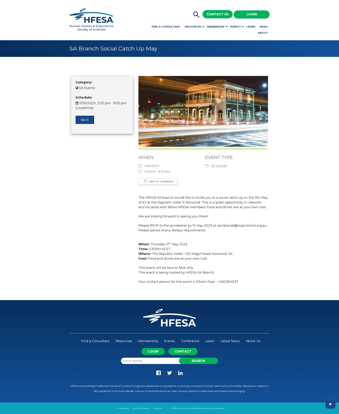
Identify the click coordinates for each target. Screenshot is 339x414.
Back (85, 120)
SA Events (219, 166)
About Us (253, 341)
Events (235, 26)
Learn (250, 26)
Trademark (157, 408)
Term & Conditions (141, 408)
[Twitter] (169, 374)
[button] (196, 15)
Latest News (230, 341)
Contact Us (218, 14)
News (264, 26)
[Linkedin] (180, 374)
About (263, 32)
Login (251, 14)
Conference (190, 341)
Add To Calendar (160, 181)
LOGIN (153, 351)
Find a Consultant (166, 26)
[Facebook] (158, 374)
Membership (216, 26)
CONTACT (183, 351)
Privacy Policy (123, 408)
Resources (193, 26)
